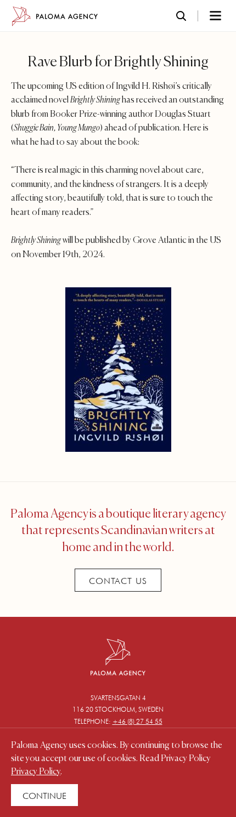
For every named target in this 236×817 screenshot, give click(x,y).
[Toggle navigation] (201, 16)
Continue (44, 796)
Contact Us (118, 581)
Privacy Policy (35, 772)
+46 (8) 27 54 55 (137, 721)
